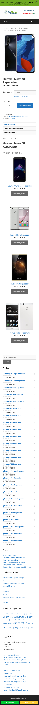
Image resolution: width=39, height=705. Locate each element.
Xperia (30, 627)
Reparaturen (7, 92)
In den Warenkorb (25, 105)
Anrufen (11, 702)
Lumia (14, 620)
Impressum (8, 684)
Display (24, 614)
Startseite (6, 28)
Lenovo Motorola (9, 586)
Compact (19, 614)
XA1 (23, 627)
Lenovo (5, 620)
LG (4, 589)
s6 (28, 623)
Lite (11, 620)
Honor (11, 617)
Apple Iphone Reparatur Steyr (13, 577)
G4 (31, 614)
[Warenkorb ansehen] (31, 21)
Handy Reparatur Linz (10, 560)
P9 (5, 623)
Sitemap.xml (8, 673)
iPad (25, 617)
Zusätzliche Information (13, 128)
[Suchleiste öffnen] (36, 21)
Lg (9, 620)
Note (31, 620)
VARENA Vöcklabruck (22, 4)
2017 (7, 614)
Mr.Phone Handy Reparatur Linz (14, 558)
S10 (32, 623)
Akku (12, 614)
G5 (32, 614)
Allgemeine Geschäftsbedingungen (16, 690)
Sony (4, 600)
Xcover (25, 627)
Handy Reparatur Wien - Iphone (14, 562)
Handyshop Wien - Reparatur (13, 565)
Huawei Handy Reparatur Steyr (18, 116)
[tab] (19, 124)
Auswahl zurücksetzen (21, 96)
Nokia (5, 594)
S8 (29, 623)
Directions (30, 702)
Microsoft (6, 591)
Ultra (20, 627)
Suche (7, 362)
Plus (9, 623)
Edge (28, 614)
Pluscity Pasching (22, 2)
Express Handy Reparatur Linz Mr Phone (17, 567)
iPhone (30, 616)
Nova (35, 620)
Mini (25, 620)
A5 (10, 614)
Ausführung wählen (19, 193)
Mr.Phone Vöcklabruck (11, 555)
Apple (15, 614)
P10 (7, 623)
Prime (12, 623)
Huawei (12, 118)
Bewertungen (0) (10, 132)
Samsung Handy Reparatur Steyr (14, 597)
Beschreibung (9, 124)
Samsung (8, 627)
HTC (4, 580)
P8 (3, 623)
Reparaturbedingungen (12, 687)
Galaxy (6, 616)
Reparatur (20, 623)
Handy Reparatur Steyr (12, 670)
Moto (28, 620)
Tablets (5, 603)
